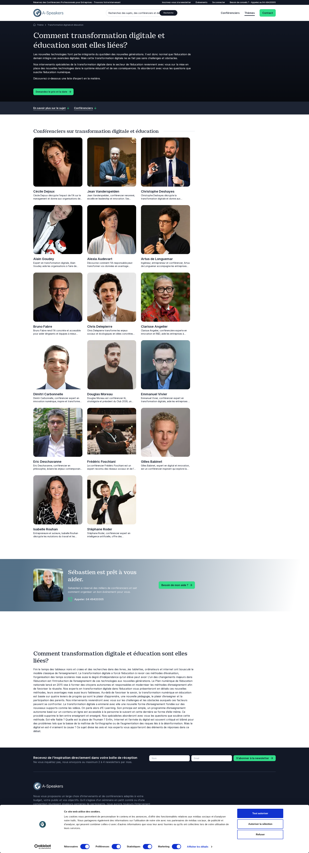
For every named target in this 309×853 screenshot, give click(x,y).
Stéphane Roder (99, 529)
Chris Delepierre (99, 326)
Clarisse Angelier (154, 326)
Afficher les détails (197, 846)
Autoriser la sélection (260, 824)
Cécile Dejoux (44, 191)
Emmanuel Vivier (154, 394)
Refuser (260, 834)
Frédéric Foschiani (101, 462)
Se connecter (218, 2)
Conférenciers (230, 12)
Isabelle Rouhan (45, 529)
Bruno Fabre (42, 326)
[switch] (116, 846)
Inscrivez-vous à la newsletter (176, 2)
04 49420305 (269, 2)
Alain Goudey (43, 259)
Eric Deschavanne (47, 462)
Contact (267, 12)
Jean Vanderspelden (103, 191)
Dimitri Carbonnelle (48, 394)
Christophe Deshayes (157, 191)
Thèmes (249, 12)
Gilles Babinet (151, 462)
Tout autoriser (260, 813)
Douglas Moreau (100, 394)
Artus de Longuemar (157, 259)
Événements (201, 2)
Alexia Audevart (99, 259)
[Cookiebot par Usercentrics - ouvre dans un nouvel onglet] (43, 846)
